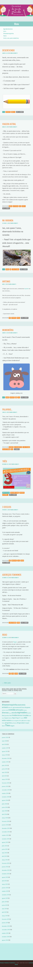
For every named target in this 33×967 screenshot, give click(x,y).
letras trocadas (15, 269)
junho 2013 (5, 849)
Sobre (5, 36)
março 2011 (5, 915)
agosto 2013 (5, 842)
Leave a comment (19, 112)
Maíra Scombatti (14, 53)
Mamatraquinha (6, 492)
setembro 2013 (5, 839)
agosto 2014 (5, 800)
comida (11, 709)
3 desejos (6, 507)
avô (10, 318)
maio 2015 (4, 772)
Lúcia (13, 673)
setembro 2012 (5, 873)
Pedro (3, 723)
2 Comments (16, 449)
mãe (25, 718)
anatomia (21, 705)
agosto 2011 (5, 898)
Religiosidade (21, 723)
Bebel (23, 707)
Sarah (3, 725)
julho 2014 (4, 804)
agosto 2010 (5, 940)
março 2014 (5, 818)
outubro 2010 (5, 933)
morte (22, 718)
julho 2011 (4, 901)
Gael (3, 715)
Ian (10, 269)
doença (10, 712)
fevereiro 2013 (5, 863)
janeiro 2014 (5, 825)
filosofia (29, 713)
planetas (23, 206)
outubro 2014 (5, 793)
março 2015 (5, 779)
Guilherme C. (5, 494)
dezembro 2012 (6, 870)
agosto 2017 (5, 751)
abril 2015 (4, 776)
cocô (7, 710)
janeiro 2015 (5, 786)
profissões (14, 723)
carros (3, 710)
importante (14, 560)
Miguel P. (18, 718)
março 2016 (5, 755)
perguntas (8, 723)
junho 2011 (4, 905)
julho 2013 (4, 846)
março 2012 (5, 884)
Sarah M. (13, 112)
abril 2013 (4, 856)
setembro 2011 (5, 894)
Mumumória (7, 330)
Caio (20, 206)
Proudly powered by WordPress (7, 963)
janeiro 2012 (5, 887)
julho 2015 (4, 765)
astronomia (15, 206)
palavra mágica (27, 720)
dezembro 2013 (6, 828)
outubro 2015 (5, 762)
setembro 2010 (5, 936)
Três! (4, 461)
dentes (25, 710)
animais (10, 206)
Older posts (6, 683)
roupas (16, 673)
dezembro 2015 (6, 758)
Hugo (14, 642)
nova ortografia (6, 449)
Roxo (4, 634)
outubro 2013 (5, 835)
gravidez (7, 715)
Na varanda (7, 220)
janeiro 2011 (5, 922)
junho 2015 (5, 769)
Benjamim (27, 707)
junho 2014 (5, 807)
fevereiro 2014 (5, 821)
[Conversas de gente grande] (16, 18)
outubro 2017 (5, 748)
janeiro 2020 (5, 737)
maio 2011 (4, 908)
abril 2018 (4, 744)
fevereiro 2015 (5, 783)
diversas (5, 712)
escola (14, 712)
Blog (4, 112)
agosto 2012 (5, 877)
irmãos (15, 715)
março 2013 (5, 860)
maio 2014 (4, 811)
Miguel (18, 318)
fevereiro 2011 (5, 919)
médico (4, 720)
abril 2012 (4, 880)
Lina (30, 715)
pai (22, 720)
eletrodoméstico (18, 447)
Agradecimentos (8, 29)
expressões (8, 112)
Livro (4, 31)
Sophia (18, 622)
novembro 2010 (6, 929)
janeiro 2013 (5, 866)
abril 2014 (4, 814)
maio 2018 (4, 741)
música (9, 720)
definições (14, 318)
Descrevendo (8, 50)
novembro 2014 (6, 790)
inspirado (26, 288)
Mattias (10, 718)
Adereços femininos (11, 574)
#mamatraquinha (8, 33)
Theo (19, 397)
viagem (22, 560)
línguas (6, 718)
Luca (3, 718)
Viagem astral (9, 124)
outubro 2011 (5, 891)
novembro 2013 (6, 832)
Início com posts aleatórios (11, 38)
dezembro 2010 (6, 926)
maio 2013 (4, 852)
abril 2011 (4, 912)
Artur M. (10, 707)
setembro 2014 (5, 797)
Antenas (6, 281)
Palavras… (7, 409)
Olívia (20, 720)
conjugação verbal (14, 492)
